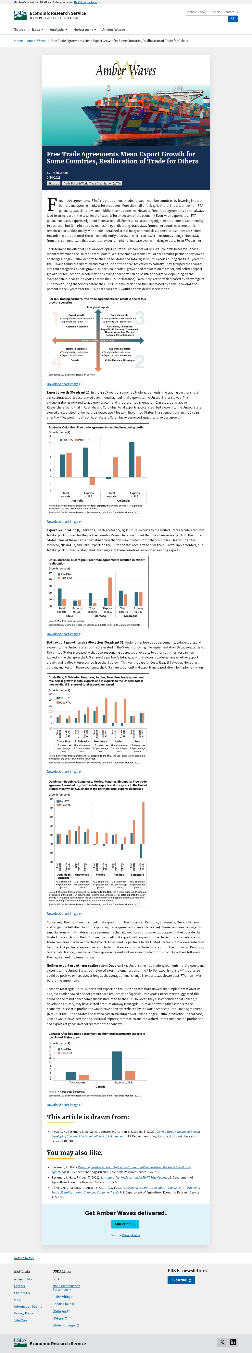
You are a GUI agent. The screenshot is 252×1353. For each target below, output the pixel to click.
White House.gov (64, 1325)
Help (17, 1300)
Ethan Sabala (60, 173)
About (204, 12)
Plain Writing (61, 1297)
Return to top (24, 1258)
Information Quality (28, 1306)
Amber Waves (114, 29)
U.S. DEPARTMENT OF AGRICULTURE (54, 18)
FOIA (56, 1279)
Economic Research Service (58, 13)
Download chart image (63, 384)
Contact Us (231, 12)
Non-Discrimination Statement (66, 1288)
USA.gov (58, 1318)
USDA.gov (60, 1311)
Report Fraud (62, 1304)
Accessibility (23, 1279)
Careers (215, 12)
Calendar (191, 12)
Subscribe (122, 1224)
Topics (19, 29)
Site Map (20, 1320)
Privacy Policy (131, 1235)
